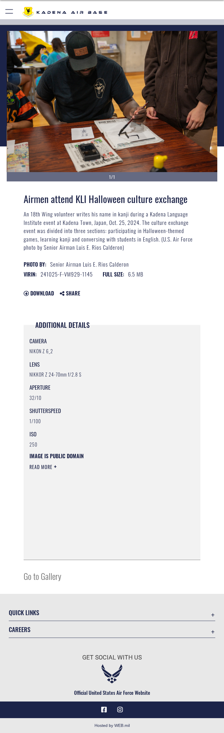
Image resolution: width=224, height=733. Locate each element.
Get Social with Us (112, 657)
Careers (19, 629)
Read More (41, 466)
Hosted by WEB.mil (112, 725)
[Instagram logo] (120, 709)
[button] (9, 12)
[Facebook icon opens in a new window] (103, 709)
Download (41, 293)
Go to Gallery (42, 576)
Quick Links (24, 612)
